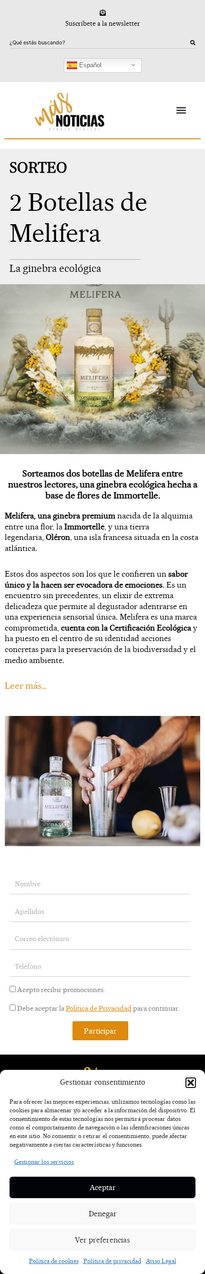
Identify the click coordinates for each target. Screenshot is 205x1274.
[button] (190, 1083)
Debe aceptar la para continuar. (98, 1008)
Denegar (103, 1213)
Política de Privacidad (99, 1008)
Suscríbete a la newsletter (102, 23)
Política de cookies (54, 1260)
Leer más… (26, 685)
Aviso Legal (161, 1260)
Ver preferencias (102, 1239)
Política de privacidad (112, 1260)
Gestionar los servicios (44, 1161)
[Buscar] (192, 43)
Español (89, 64)
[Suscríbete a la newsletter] (103, 13)
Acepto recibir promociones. (61, 989)
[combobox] (100, 43)
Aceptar (103, 1187)
